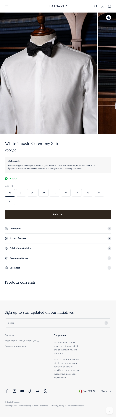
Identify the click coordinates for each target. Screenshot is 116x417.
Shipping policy (57, 406)
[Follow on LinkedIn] (38, 391)
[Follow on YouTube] (22, 391)
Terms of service (41, 406)
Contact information (76, 406)
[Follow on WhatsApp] (45, 391)
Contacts (9, 335)
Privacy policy (25, 406)
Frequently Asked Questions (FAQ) (22, 340)
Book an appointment (16, 346)
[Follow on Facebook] (7, 391)
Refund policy (10, 406)
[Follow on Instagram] (15, 391)
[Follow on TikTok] (30, 391)
